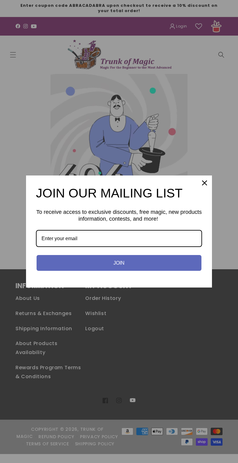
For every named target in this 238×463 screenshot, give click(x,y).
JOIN (119, 263)
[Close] (204, 182)
